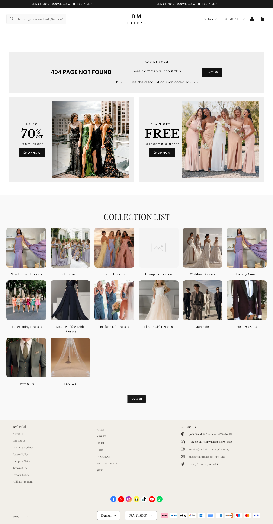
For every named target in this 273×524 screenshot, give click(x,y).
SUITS (100, 470)
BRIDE (100, 449)
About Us (18, 433)
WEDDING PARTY (107, 463)
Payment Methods (23, 447)
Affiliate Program (23, 481)
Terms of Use (20, 468)
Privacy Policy (21, 474)
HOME (100, 429)
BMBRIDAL (24, 516)
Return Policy (20, 454)
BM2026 (212, 72)
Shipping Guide (22, 461)
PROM (100, 443)
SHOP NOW (32, 152)
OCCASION (103, 456)
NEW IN (101, 436)
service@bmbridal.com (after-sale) (209, 449)
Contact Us (19, 440)
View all (136, 399)
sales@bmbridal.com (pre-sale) (207, 456)
